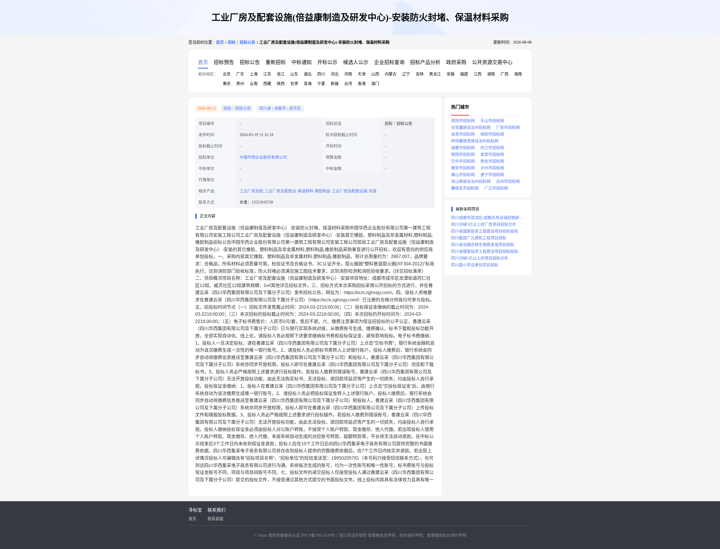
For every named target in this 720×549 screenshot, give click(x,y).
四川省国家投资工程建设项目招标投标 (484, 231)
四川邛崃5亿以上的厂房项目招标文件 (483, 224)
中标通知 (301, 62)
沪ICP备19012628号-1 (320, 535)
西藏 (267, 84)
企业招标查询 (389, 62)
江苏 (267, 74)
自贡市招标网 (463, 134)
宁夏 (321, 84)
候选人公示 (355, 62)
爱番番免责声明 (381, 535)
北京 (227, 74)
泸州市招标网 (492, 168)
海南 (518, 74)
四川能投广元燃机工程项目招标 (478, 238)
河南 (348, 74)
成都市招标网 (463, 148)
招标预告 (224, 62)
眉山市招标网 (463, 175)
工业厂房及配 (251, 191)
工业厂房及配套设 (280, 191)
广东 (240, 74)
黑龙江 (435, 74)
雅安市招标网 (463, 168)
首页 (220, 42)
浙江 (281, 74)
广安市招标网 (508, 127)
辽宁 (406, 74)
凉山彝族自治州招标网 (470, 181)
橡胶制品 (322, 191)
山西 (375, 74)
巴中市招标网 (463, 161)
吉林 (420, 74)
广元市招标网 (496, 188)
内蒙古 (391, 74)
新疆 (335, 84)
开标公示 (327, 62)
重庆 (227, 84)
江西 (478, 74)
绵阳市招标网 (492, 134)
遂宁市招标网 (492, 175)
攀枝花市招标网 (465, 188)
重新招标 (276, 62)
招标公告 (250, 62)
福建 (464, 74)
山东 (294, 74)
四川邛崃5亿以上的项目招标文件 (479, 258)
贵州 (240, 84)
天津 (362, 74)
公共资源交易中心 (492, 62)
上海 (254, 74)
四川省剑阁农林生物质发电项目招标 (482, 245)
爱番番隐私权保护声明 (446, 535)
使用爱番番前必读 (284, 535)
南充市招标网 (492, 161)
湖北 (308, 74)
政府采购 (456, 62)
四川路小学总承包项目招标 (474, 265)
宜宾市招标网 (492, 154)
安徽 (450, 74)
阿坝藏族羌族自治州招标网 (474, 141)
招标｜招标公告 (241, 42)
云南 (254, 84)
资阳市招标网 (463, 121)
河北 (335, 74)
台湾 (348, 84)
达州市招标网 (508, 181)
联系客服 (215, 519)
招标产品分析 (425, 62)
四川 (321, 74)
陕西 (281, 84)
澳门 (375, 84)
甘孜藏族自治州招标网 (470, 127)
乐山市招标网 (492, 121)
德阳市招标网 (463, 154)
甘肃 (294, 84)
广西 (504, 74)
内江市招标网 (492, 148)
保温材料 (305, 191)
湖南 (491, 74)
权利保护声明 (411, 535)
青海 (308, 84)
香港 (362, 84)
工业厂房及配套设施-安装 (354, 191)
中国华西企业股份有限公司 (263, 157)
